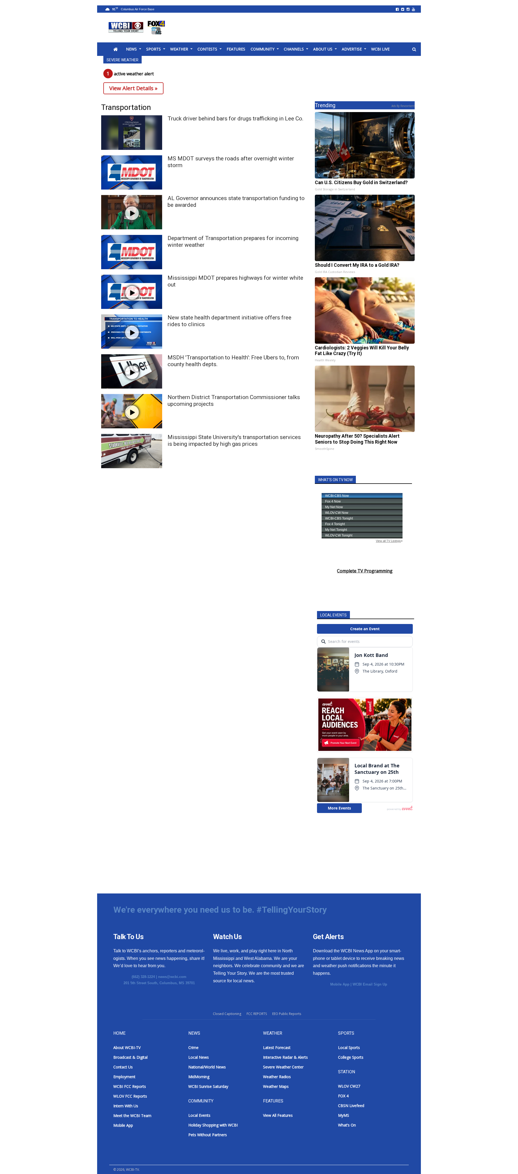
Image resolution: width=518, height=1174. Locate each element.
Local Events (199, 1115)
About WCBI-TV (127, 1047)
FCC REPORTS (257, 1013)
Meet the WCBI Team (132, 1115)
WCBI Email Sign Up (370, 984)
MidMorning (198, 1076)
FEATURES (236, 49)
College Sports (350, 1057)
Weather (179, 49)
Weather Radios (277, 1076)
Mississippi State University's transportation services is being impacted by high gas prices (234, 440)
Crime (193, 1047)
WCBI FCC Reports (129, 1086)
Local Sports (349, 1047)
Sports (153, 49)
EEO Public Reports (286, 1013)
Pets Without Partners (207, 1134)
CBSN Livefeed (351, 1105)
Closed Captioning (227, 1013)
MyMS (343, 1115)
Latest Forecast (277, 1047)
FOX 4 (343, 1095)
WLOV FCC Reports (130, 1096)
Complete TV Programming (365, 571)
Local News (198, 1057)
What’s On (347, 1125)
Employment (124, 1076)
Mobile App (339, 984)
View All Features (278, 1115)
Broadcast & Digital (130, 1057)
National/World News (207, 1067)
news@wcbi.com (172, 977)
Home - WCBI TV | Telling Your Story (137, 27)
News (131, 49)
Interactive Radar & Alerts (285, 1057)
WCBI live (380, 49)
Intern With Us (125, 1105)
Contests (207, 49)
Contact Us (123, 1067)
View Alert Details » (133, 88)
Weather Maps (276, 1086)
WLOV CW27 (349, 1086)
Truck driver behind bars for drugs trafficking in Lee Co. (236, 118)
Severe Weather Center (283, 1067)
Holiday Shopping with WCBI (213, 1125)
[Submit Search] (414, 49)
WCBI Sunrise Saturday (208, 1086)
